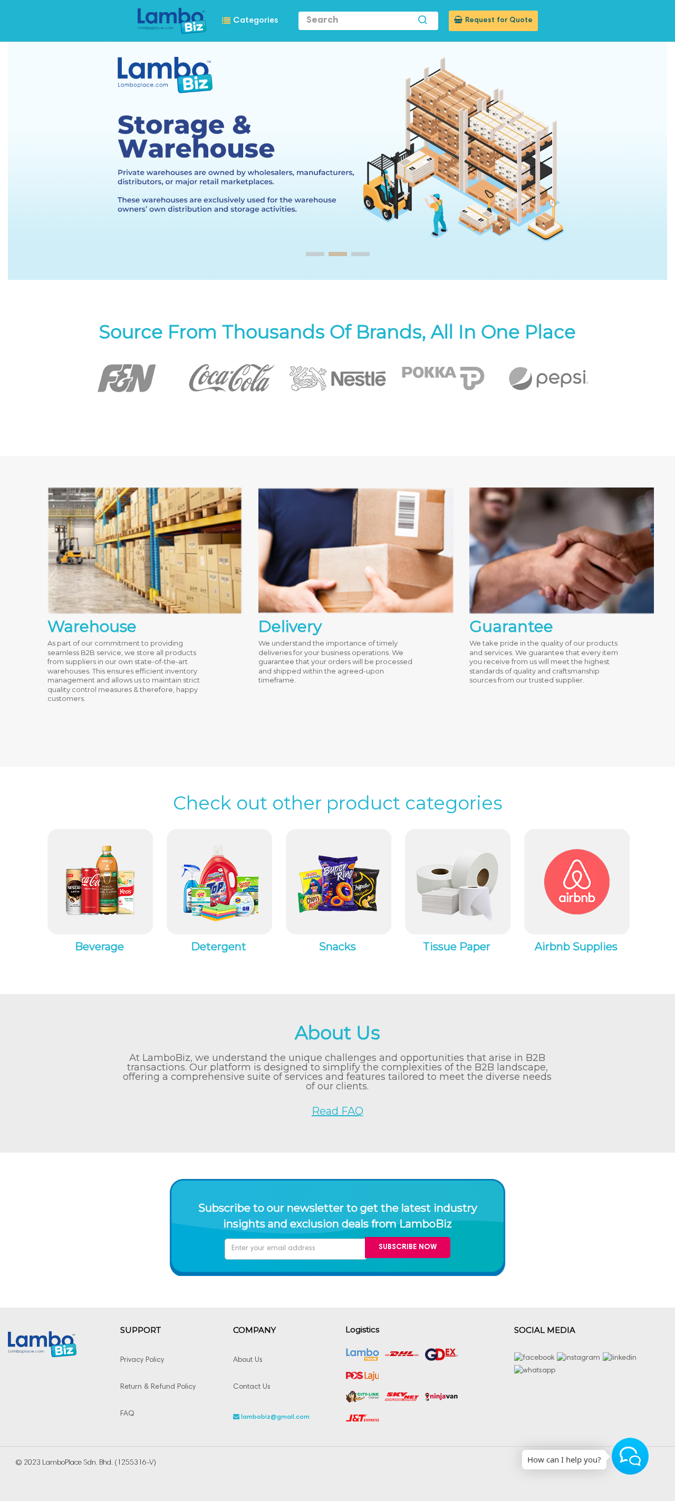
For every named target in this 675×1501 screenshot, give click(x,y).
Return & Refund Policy (158, 1387)
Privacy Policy (142, 1360)
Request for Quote (499, 20)
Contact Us (252, 1387)
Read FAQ (337, 1111)
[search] (422, 21)
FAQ (127, 1414)
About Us (248, 1360)
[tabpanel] (118, 378)
